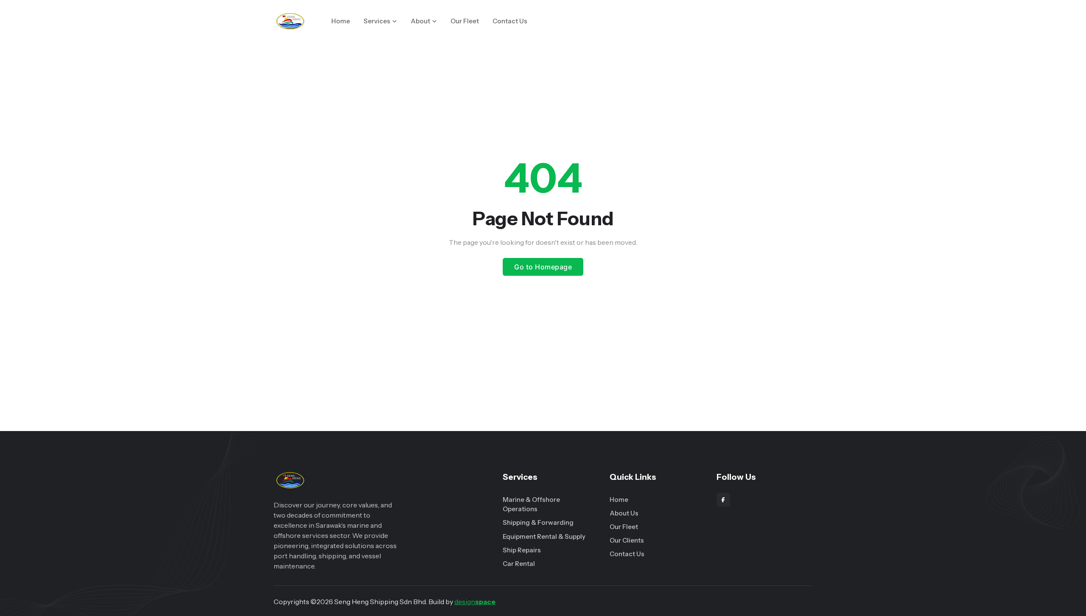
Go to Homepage (543, 267)
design (474, 601)
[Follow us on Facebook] (723, 500)
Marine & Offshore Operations (531, 504)
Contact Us (510, 21)
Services (377, 21)
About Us (624, 513)
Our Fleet (465, 21)
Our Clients (627, 540)
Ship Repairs (522, 550)
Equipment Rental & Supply (544, 536)
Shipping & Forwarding (538, 522)
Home (340, 21)
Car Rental (519, 564)
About (420, 21)
